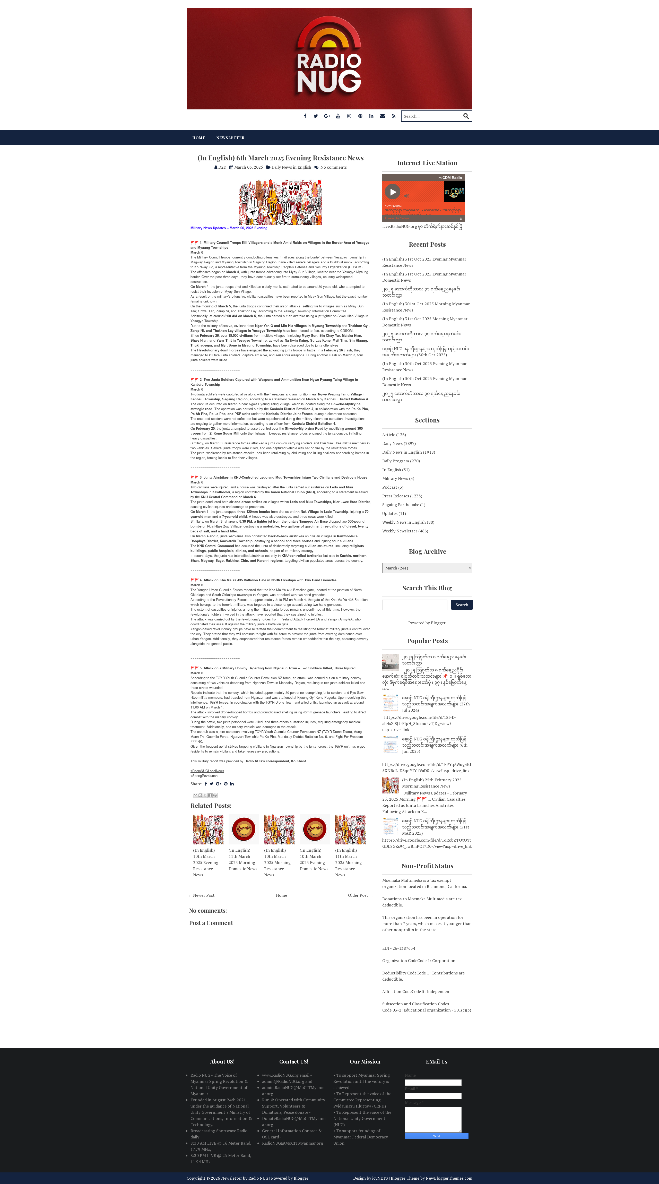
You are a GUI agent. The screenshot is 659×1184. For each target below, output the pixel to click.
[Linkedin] (371, 116)
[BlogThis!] (200, 795)
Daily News (392, 443)
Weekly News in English (404, 522)
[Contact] (382, 116)
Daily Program (395, 461)
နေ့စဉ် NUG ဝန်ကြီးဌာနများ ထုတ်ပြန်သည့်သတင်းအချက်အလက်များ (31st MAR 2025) (435, 827)
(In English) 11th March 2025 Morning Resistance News (348, 862)
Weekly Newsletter (399, 531)
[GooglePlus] (327, 116)
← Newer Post (201, 895)
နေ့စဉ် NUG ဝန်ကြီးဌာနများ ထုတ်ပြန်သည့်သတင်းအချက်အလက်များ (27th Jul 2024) (436, 704)
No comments (333, 167)
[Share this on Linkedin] (232, 784)
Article (388, 434)
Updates (389, 513)
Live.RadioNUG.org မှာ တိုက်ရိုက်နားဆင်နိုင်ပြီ (422, 226)
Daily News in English (291, 167)
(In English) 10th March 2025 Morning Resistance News (277, 862)
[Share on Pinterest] (226, 784)
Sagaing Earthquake (400, 504)
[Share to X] (205, 795)
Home (198, 137)
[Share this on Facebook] (205, 784)
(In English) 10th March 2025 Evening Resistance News (205, 862)
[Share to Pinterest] (215, 795)
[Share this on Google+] (219, 784)
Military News (395, 478)
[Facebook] (305, 116)
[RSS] (393, 116)
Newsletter (230, 137)
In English (391, 469)
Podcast (389, 487)
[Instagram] (349, 116)
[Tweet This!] (211, 784)
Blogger (438, 623)
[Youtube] (338, 116)
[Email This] (195, 795)
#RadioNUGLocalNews (207, 770)
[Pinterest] (360, 116)
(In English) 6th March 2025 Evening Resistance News (281, 157)
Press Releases (395, 496)
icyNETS (380, 1178)
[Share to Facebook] (210, 795)
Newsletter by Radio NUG (244, 1178)
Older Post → (360, 895)
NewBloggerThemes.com (449, 1178)
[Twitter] (316, 116)
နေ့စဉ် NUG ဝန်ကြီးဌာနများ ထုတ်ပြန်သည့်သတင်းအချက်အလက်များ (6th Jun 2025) (434, 745)
